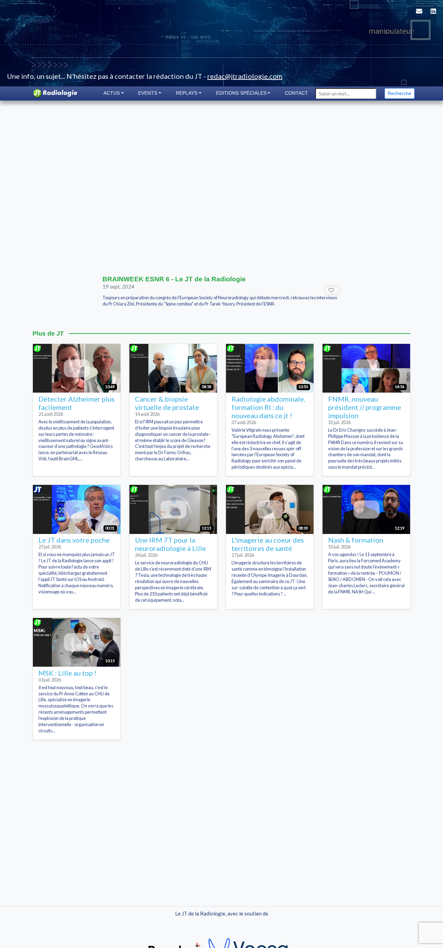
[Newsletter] (419, 15)
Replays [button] (186, 93)
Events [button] (147, 93)
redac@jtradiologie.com (244, 76)
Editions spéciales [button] (241, 93)
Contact (296, 93)
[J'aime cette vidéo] (332, 290)
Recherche (400, 93)
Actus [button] (111, 93)
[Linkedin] (433, 15)
